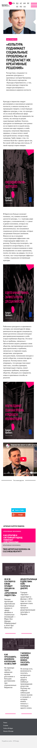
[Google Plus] (19, 513)
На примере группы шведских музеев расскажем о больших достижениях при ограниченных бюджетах (10, 678)
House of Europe (8, 731)
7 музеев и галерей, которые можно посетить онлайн (25, 659)
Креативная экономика (12, 531)
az (21, 3)
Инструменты (12, 39)
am (24, 3)
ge (17, 7)
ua (24, 7)
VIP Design (16, 741)
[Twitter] (18, 509)
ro (21, 7)
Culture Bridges (8, 728)
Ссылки (5, 725)
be (28, 3)
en (13, 3)
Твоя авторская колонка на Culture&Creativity (16, 550)
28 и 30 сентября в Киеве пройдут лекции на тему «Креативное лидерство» (10, 587)
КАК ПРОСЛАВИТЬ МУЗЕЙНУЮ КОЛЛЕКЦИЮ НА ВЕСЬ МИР (10, 659)
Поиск (5, 722)
